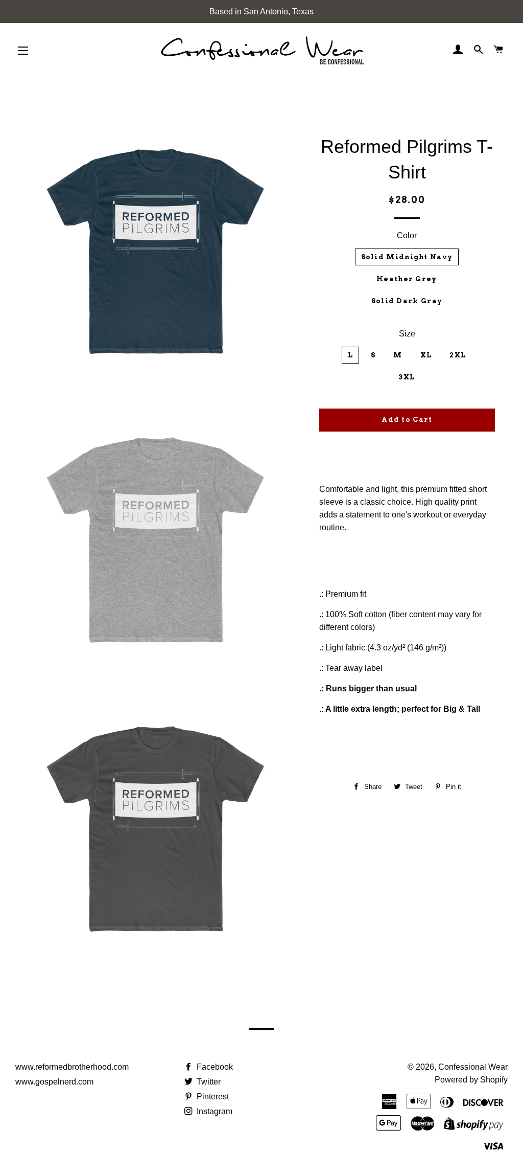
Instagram (213, 1111)
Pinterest (212, 1096)
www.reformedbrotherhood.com (72, 1067)
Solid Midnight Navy (407, 257)
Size (407, 333)
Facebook (214, 1067)
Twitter (208, 1081)
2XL (457, 355)
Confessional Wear (473, 1067)
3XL (406, 377)
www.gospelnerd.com (54, 1081)
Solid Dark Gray (407, 301)
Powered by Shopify (471, 1079)
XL (426, 355)
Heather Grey (406, 279)
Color (407, 235)
